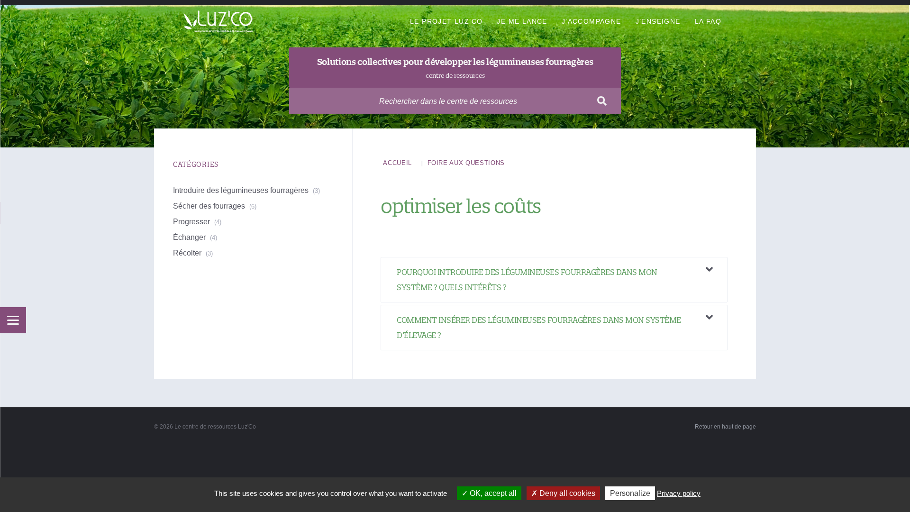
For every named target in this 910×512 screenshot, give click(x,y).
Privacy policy (679, 493)
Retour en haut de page (725, 426)
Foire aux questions (466, 162)
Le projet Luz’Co (446, 21)
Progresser (191, 222)
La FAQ (708, 21)
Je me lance (522, 21)
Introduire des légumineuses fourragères (241, 190)
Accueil (397, 162)
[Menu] (13, 320)
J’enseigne (658, 21)
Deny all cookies (566, 493)
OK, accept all (492, 493)
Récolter (187, 253)
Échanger (189, 237)
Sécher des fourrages (209, 206)
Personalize (630, 493)
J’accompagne (591, 21)
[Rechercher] (601, 100)
